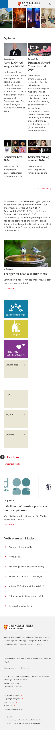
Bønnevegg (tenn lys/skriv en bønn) (26, 566)
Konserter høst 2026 (13, 158)
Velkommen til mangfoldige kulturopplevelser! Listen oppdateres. (13, 171)
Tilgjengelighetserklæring (13, 709)
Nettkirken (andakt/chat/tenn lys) (25, 576)
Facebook (13, 457)
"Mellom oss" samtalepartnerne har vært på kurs (26, 507)
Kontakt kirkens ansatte (20, 547)
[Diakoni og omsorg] (16, 350)
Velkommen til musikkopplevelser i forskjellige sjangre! (37, 169)
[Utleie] (16, 330)
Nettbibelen (15, 556)
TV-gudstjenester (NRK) (20, 605)
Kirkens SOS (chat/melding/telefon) (26, 586)
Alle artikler (41, 188)
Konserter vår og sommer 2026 (38, 158)
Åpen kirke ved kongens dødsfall (14, 64)
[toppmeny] (4, 4)
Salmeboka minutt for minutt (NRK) (26, 596)
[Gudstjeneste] (16, 310)
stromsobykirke (12, 463)
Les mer (8, 288)
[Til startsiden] (18, 626)
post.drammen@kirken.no (19, 668)
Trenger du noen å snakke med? (25, 273)
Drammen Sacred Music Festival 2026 (39, 66)
